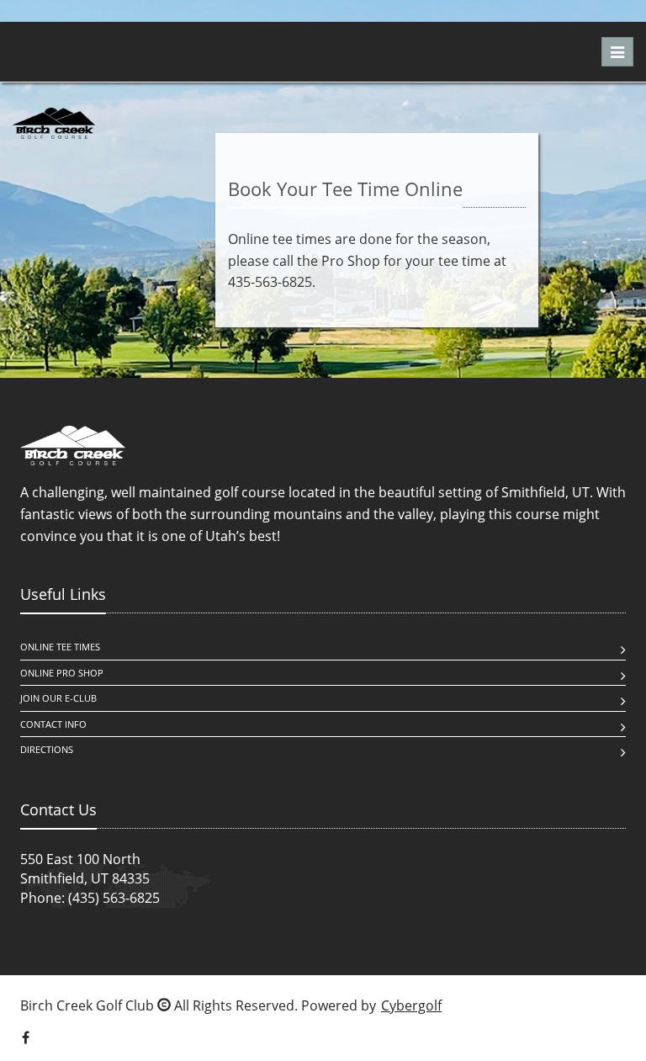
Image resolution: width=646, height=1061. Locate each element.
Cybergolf (411, 1005)
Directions (46, 749)
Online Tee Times (60, 646)
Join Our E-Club (58, 698)
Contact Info (53, 724)
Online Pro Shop (61, 672)
